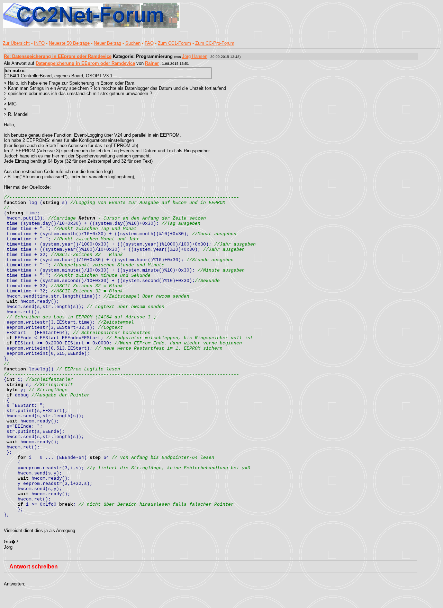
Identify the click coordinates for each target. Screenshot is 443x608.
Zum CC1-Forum (174, 43)
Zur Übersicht (16, 43)
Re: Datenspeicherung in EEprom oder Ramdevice (57, 56)
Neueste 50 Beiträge (69, 43)
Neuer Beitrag (107, 43)
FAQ (149, 43)
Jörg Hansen (194, 56)
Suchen (133, 43)
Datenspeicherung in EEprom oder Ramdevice (85, 63)
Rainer (152, 63)
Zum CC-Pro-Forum (214, 43)
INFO (39, 43)
